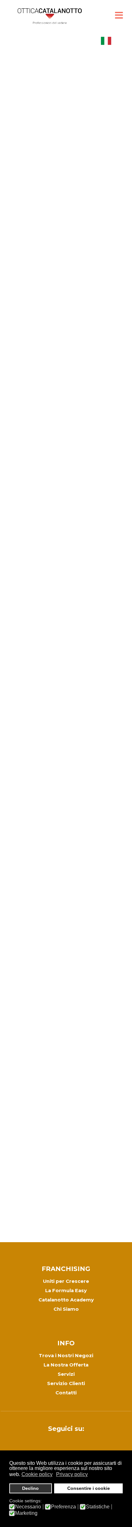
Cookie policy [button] (37, 1474)
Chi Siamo (66, 1309)
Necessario (28, 1506)
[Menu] (119, 16)
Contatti (66, 1393)
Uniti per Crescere (66, 1281)
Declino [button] (30, 1488)
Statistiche (98, 1506)
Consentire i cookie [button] (88, 1488)
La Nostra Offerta (66, 1365)
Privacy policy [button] (72, 1474)
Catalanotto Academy (66, 1300)
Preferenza (63, 1506)
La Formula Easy (66, 1290)
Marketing (26, 1513)
